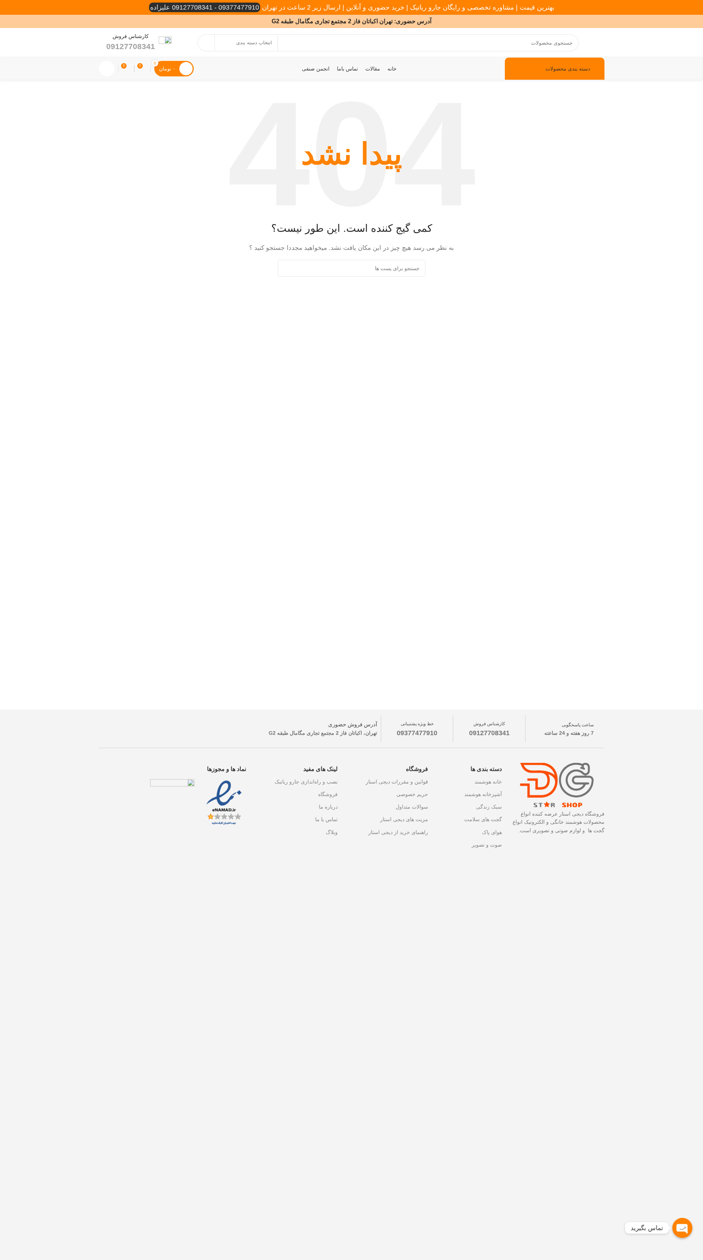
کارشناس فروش (489, 723)
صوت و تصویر (487, 845)
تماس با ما (326, 819)
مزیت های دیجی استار (404, 819)
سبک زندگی (489, 807)
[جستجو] (205, 42)
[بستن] (31, 1180)
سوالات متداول (412, 807)
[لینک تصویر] (224, 802)
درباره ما (328, 807)
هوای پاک (492, 832)
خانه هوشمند (488, 782)
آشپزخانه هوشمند (483, 794)
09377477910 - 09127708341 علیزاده (204, 7)
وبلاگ (332, 832)
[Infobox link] (139, 42)
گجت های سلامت (483, 819)
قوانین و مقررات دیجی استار (397, 782)
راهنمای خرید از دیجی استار (398, 832)
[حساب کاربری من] (106, 68)
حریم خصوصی (412, 794)
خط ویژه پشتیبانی (417, 723)
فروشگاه (328, 794)
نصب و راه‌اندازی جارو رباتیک (306, 782)
